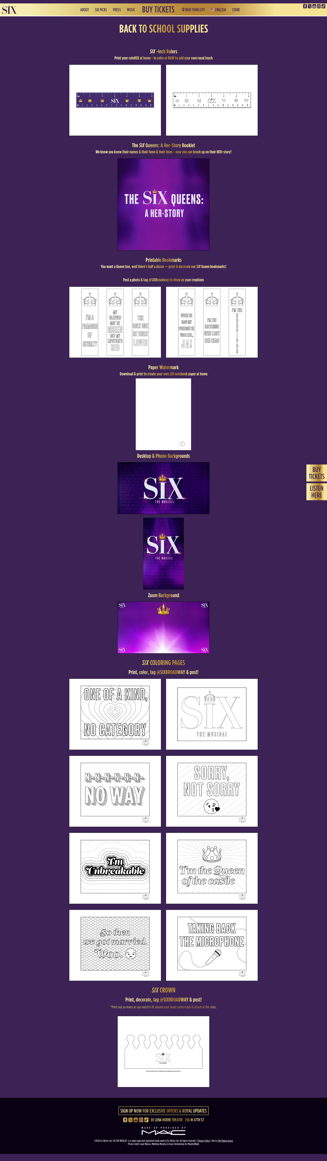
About (84, 9)
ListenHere (316, 491)
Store (236, 9)
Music (131, 9)
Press (117, 9)
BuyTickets (317, 472)
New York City (195, 9)
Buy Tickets (158, 9)
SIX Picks (101, 9)
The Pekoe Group (225, 1140)
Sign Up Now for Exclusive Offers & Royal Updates (163, 1110)
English (220, 9)
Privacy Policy (204, 1140)
